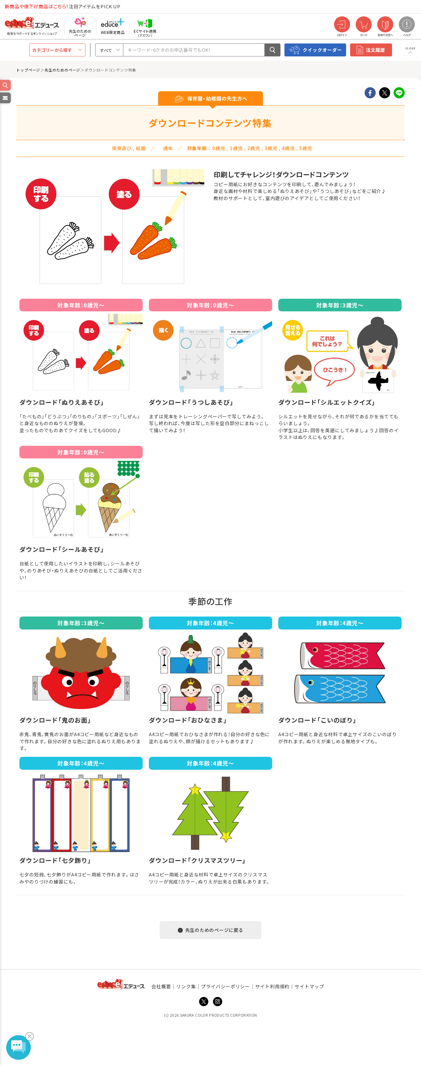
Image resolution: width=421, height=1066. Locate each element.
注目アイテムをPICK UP (63, 6)
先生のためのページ (62, 69)
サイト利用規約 (272, 986)
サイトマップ (309, 986)
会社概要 (161, 986)
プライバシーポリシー (225, 986)
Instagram (217, 1001)
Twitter (203, 1001)
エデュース (21, 6)
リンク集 (186, 986)
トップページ (28, 69)
